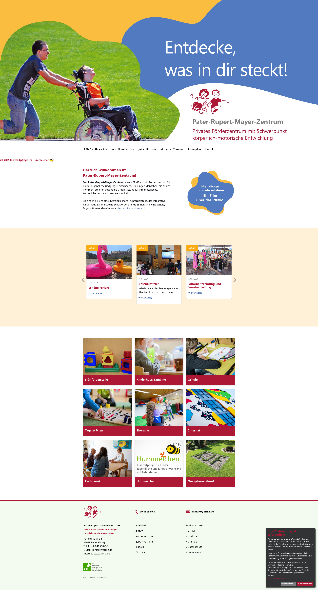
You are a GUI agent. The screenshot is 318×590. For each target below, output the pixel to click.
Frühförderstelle (96, 380)
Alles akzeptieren (305, 584)
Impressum (194, 552)
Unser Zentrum (145, 536)
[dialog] (291, 558)
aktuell (140, 547)
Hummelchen (146, 481)
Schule (193, 380)
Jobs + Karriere (144, 541)
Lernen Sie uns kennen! (131, 208)
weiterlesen (95, 293)
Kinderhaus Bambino (151, 380)
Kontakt (192, 531)
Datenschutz (195, 547)
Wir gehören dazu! (201, 481)
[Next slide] (234, 279)
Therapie (143, 430)
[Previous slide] (83, 279)
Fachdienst (92, 481)
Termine (141, 552)
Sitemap (192, 541)
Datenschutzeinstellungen (279, 579)
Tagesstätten (94, 430)
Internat (194, 430)
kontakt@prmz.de (102, 549)
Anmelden (101, 577)
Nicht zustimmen (288, 584)
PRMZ (139, 531)
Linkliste (192, 536)
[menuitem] (88, 149)
